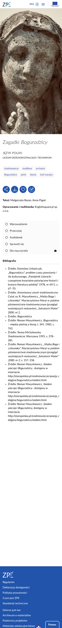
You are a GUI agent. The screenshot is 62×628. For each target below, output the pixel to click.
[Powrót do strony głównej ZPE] (7, 4)
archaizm (40, 168)
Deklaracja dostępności (16, 587)
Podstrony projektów (15, 620)
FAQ (32, 4)
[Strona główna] (16, 575)
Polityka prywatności (15, 592)
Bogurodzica (10, 175)
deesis (33, 175)
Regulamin (9, 582)
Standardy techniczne (15, 603)
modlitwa (27, 168)
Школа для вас (12, 610)
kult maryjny (46, 175)
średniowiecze (11, 168)
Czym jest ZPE (11, 598)
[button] (37, 4)
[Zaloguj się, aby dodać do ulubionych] (23, 189)
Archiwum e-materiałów (17, 615)
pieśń (23, 175)
